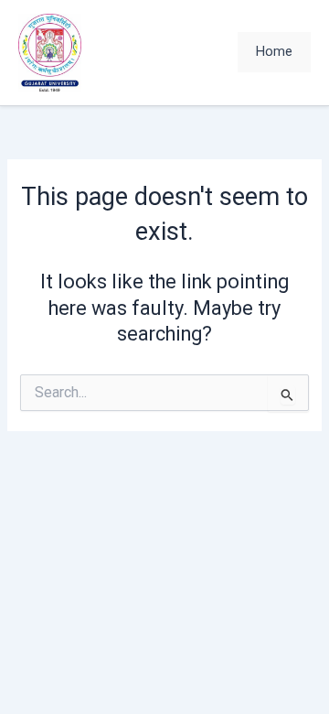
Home (274, 51)
